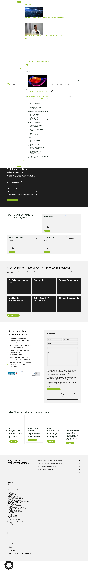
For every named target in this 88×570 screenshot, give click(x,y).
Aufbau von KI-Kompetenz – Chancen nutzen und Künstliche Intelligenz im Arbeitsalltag (44, 17)
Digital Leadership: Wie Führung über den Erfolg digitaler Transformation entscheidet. (44, 35)
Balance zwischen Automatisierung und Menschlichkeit (20, 194)
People (26, 20)
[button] (22, 186)
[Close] (19, 166)
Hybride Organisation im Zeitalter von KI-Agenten (60, 84)
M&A (31, 141)
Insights (22, 3)
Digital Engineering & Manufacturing (15, 498)
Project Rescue (10, 506)
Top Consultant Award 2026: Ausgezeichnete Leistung (37, 61)
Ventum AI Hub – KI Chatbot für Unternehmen (39, 156)
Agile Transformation (34, 123)
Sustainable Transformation (35, 134)
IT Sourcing (32, 118)
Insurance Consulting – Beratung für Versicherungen (19, 501)
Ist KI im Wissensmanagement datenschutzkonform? (50, 463)
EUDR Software (33, 155)
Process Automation (34, 106)
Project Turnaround (34, 126)
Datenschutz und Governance (14, 188)
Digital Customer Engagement (36, 115)
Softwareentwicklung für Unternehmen (15, 520)
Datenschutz (10, 548)
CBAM (31, 133)
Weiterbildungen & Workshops (34, 157)
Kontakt (21, 163)
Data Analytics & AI (11, 493)
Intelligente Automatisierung (35, 107)
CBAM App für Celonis (12, 515)
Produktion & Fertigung (34, 114)
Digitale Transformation (34, 144)
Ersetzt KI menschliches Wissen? (45, 469)
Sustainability (30, 130)
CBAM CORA (33, 152)
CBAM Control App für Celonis (36, 153)
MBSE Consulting (11, 503)
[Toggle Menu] (19, 2)
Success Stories (28, 4)
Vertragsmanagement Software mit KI (37, 149)
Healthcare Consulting (12, 516)
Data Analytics (33, 104)
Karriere (22, 160)
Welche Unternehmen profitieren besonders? (48, 466)
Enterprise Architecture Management (37, 129)
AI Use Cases (10, 527)
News (26, 38)
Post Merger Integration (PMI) (36, 140)
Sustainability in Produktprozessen (37, 136)
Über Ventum (23, 161)
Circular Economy (33, 132)
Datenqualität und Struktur (14, 186)
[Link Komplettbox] (15, 429)
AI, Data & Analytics (31, 101)
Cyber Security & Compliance (36, 108)
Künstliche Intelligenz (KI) (35, 103)
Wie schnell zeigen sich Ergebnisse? (46, 472)
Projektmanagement (34, 127)
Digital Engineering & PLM (35, 117)
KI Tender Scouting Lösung (35, 151)
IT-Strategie (32, 142)
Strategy (29, 137)
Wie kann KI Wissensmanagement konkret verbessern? (50, 460)
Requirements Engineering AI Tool (37, 147)
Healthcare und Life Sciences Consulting (16, 508)
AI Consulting (10, 526)
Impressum (9, 547)
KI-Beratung (10, 492)
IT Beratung (32, 110)
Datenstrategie (33, 138)
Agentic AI (9, 528)
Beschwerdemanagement (12, 550)
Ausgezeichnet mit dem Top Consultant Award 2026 (60, 96)
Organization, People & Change (34, 122)
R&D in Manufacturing (34, 113)
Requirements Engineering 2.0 (36, 120)
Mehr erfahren (13, 288)
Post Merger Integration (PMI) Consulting (16, 519)
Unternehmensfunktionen (13, 529)
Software (29, 145)
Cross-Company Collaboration (36, 125)
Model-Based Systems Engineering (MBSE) (39, 119)
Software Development (34, 148)
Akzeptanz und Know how (14, 191)
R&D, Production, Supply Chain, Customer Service (38, 111)
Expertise (22, 68)
